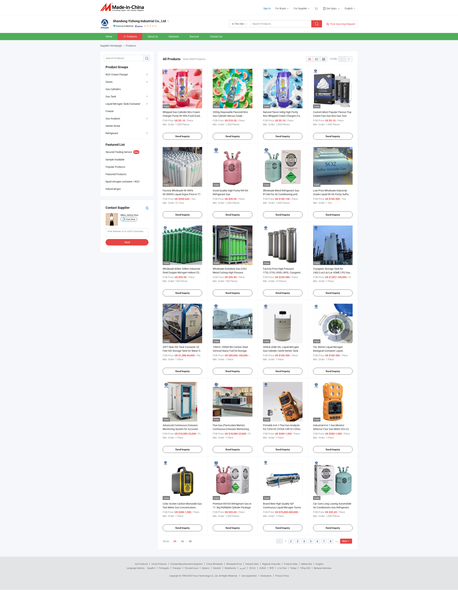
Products (132, 36)
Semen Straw (113, 125)
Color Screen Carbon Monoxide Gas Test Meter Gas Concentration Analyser (182, 507)
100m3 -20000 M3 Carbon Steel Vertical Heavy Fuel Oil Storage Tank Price (230, 350)
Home (109, 36)
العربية (242, 568)
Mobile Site (306, 563)
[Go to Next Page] (348, 59)
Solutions (174, 36)
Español (151, 568)
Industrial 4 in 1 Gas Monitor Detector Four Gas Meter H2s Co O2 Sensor (333, 428)
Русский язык (191, 568)
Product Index (291, 563)
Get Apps (331, 8)
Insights (319, 563)
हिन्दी (272, 568)
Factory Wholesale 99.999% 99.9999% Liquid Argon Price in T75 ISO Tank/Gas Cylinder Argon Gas (182, 194)
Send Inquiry (182, 136)
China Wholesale (214, 563)
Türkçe (293, 568)
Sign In (267, 8)
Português (164, 568)
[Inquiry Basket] (316, 8)
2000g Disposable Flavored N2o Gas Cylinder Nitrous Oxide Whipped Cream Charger (230, 115)
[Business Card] (147, 207)
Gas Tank (111, 96)
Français (177, 568)
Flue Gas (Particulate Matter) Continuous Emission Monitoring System (231, 428)
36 (182, 541)
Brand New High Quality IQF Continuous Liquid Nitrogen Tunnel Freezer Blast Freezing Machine (282, 507)
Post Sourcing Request (342, 24)
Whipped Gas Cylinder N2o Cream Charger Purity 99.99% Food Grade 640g (182, 115)
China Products (159, 563)
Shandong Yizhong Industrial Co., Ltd (139, 21)
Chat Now (130, 219)
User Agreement (249, 575)
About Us (153, 36)
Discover (194, 36)
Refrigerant (112, 133)
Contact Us (216, 36)
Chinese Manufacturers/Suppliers (186, 563)
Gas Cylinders (113, 89)
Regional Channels (271, 563)
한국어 (252, 568)
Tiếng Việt (305, 568)
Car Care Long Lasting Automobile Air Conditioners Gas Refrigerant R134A (332, 507)
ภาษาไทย (281, 568)
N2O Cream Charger (117, 74)
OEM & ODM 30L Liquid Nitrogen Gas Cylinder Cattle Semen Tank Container (281, 350)
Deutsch (217, 568)
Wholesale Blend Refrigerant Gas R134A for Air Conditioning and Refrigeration (281, 194)
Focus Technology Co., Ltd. (206, 575)
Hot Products (141, 563)
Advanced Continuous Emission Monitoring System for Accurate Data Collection (180, 428)
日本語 (262, 568)
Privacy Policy (282, 575)
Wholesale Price (234, 563)
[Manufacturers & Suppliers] (123, 7)
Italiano (205, 568)
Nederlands (230, 568)
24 (174, 541)
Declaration (266, 575)
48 (190, 541)
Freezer (110, 111)
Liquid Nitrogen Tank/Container (123, 103)
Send (127, 242)
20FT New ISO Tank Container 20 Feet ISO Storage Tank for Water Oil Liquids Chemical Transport (182, 350)
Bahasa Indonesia (322, 568)
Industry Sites (252, 563)
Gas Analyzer (113, 118)
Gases (109, 81)
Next (344, 541)
